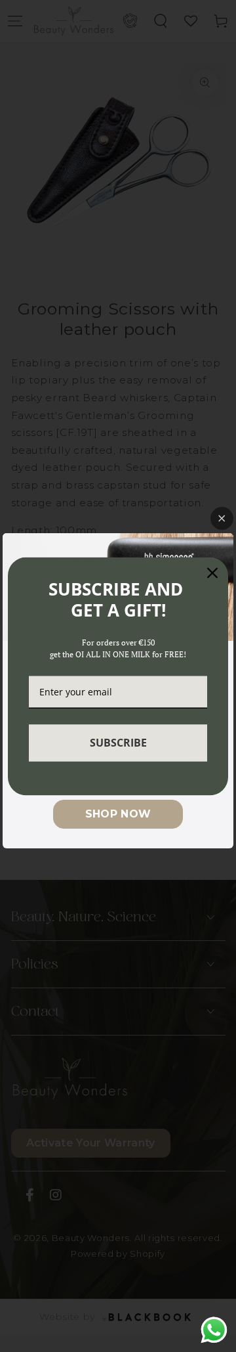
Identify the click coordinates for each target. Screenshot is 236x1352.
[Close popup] (221, 518)
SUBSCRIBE (118, 742)
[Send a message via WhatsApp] (214, 1330)
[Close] (212, 572)
